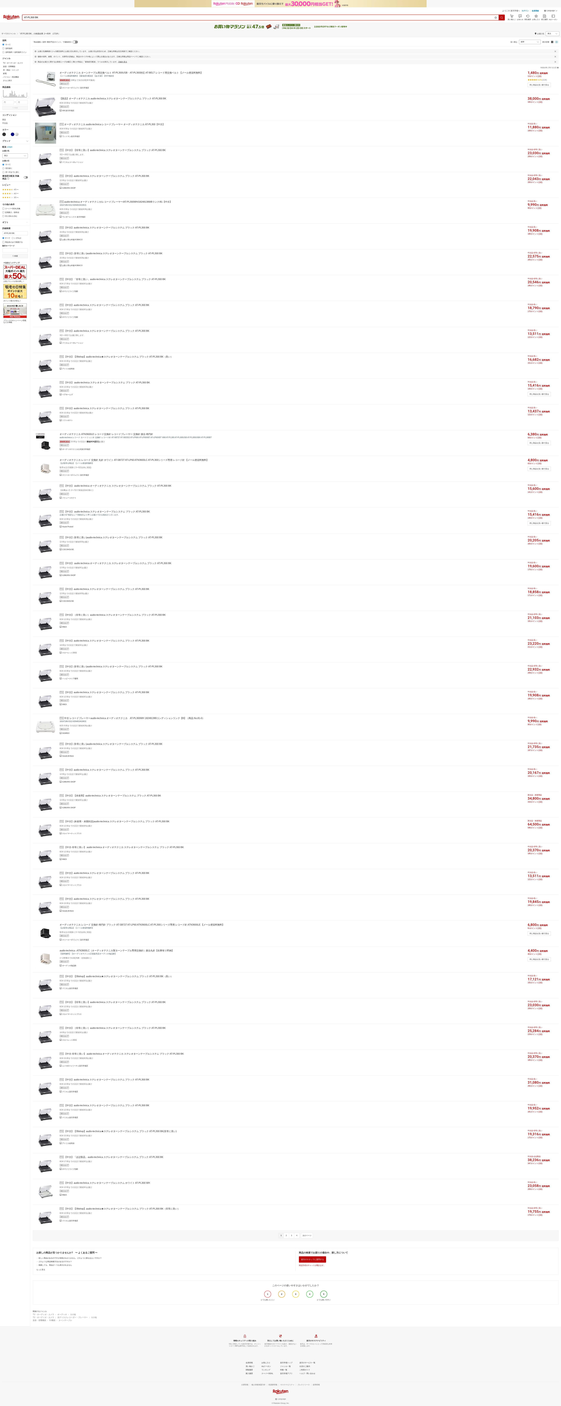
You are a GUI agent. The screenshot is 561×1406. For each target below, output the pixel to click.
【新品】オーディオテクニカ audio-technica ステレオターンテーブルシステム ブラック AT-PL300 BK (113, 98)
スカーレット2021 (69, 653)
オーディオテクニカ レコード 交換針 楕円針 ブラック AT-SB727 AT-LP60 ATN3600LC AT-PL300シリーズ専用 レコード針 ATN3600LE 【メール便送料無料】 (142, 924)
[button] (550, 11)
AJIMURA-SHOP (69, 188)
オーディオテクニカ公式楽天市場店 (76, 449)
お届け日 (5, 161)
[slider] (2, 97)
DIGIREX (65, 733)
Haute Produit (67, 527)
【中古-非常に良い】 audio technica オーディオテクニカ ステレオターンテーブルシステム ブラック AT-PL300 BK (124, 847)
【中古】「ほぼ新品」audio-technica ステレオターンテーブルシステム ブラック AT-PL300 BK (113, 1157)
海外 (10, 147)
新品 (4, 120)
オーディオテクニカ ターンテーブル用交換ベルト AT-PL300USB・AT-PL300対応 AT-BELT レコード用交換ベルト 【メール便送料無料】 (131, 72)
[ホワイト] (8, 134)
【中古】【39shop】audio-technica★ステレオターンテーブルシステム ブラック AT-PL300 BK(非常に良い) (120, 1131)
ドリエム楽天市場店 (70, 988)
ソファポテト (67, 420)
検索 (16, 108)
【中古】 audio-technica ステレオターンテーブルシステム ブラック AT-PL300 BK (107, 382)
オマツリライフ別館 (70, 291)
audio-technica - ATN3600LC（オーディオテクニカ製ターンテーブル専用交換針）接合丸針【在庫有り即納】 (117, 950)
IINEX (64, 627)
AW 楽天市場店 (68, 111)
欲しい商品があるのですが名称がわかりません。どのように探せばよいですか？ (70, 1258)
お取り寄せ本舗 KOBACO (72, 240)
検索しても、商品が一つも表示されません (55, 1265)
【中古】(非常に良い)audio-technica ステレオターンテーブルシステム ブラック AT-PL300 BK (113, 253)
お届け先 (5, 151)
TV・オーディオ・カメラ (43, 1314)
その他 (73, 1314)
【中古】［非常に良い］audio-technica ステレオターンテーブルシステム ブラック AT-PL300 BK (115, 1028)
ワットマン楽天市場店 (71, 136)
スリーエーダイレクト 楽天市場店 (75, 88)
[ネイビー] (12, 134)
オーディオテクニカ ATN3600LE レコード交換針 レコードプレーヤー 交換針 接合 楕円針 (106, 434)
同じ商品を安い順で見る (539, 85)
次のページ (307, 1235)
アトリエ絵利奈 (68, 369)
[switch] (26, 177)
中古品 (5, 123)
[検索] (502, 17)
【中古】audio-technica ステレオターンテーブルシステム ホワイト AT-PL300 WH (107, 1183)
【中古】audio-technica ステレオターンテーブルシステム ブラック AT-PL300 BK (106, 176)
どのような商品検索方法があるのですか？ (55, 1262)
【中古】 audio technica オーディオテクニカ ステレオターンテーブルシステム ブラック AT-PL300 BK (117, 486)
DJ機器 (52, 1320)
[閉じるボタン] (555, 51)
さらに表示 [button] (7, 80)
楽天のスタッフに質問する (312, 1259)
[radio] (3, 45)
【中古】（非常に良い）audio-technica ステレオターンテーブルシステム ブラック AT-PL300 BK (115, 615)
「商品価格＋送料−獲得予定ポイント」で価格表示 (52, 42)
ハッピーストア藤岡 (70, 679)
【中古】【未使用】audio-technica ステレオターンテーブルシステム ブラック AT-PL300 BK (112, 795)
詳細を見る (122, 62)
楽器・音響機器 (39, 1320)
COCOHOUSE (68, 549)
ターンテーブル (65, 1320)
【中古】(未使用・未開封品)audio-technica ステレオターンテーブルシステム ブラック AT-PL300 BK (116, 821)
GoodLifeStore (68, 756)
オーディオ (62, 1314)
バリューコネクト (69, 498)
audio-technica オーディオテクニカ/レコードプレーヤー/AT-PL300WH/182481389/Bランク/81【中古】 (118, 202)
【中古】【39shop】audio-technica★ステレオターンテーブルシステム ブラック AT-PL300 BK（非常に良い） (122, 1208)
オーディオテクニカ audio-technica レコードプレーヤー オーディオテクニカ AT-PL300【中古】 (114, 124)
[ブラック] (4, 134)
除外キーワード (8, 246)
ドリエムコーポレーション (72, 162)
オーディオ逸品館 (69, 966)
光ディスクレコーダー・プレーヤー (72, 1317)
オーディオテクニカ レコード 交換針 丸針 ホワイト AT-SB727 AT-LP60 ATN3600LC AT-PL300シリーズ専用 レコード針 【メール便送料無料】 (134, 460)
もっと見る (40, 1270)
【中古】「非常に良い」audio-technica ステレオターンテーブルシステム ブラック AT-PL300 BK (115, 279)
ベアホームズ (67, 395)
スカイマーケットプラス (72, 833)
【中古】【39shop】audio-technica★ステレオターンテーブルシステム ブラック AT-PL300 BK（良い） (118, 356)
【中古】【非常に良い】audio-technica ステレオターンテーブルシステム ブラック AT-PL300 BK (115, 150)
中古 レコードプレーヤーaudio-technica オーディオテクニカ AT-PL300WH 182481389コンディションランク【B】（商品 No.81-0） (134, 718)
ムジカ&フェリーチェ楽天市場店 (75, 1066)
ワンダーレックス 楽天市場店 (73, 217)
